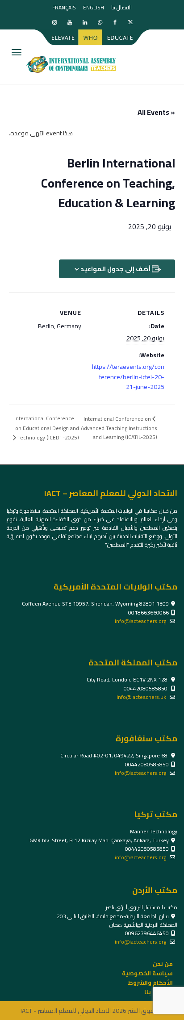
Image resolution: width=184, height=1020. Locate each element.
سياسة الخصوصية (147, 973)
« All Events (156, 112)
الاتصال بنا (121, 7)
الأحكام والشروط (150, 982)
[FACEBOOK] (115, 22)
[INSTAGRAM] (54, 22)
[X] (130, 22)
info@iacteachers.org (140, 621)
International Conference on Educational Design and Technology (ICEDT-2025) (46, 428)
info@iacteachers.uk (141, 697)
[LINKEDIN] (84, 22)
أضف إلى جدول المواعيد (115, 269)
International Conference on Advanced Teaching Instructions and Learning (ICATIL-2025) (119, 428)
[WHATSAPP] (99, 22)
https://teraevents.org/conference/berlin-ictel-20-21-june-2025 (128, 377)
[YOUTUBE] (69, 22)
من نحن (163, 963)
